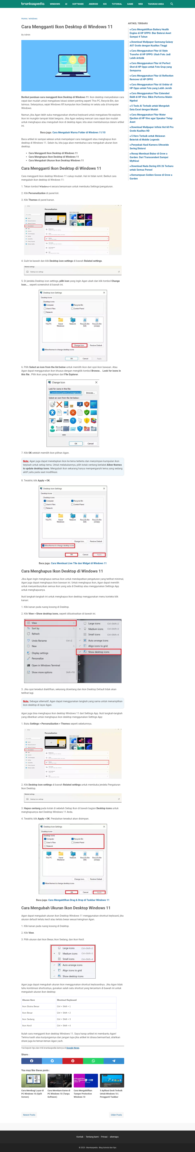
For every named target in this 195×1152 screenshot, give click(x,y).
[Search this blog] (172, 4)
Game (130, 4)
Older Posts (116, 1115)
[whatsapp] (93, 1061)
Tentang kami (92, 1137)
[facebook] (31, 1061)
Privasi (104, 1137)
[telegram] (114, 1061)
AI (66, 4)
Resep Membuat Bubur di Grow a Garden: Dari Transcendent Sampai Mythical (149, 157)
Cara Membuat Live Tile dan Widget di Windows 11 (79, 563)
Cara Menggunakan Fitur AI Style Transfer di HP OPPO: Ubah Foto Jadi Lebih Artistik (150, 54)
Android (93, 4)
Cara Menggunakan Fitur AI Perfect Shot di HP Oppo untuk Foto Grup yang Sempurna (151, 67)
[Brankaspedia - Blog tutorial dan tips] (32, 4)
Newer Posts (29, 1115)
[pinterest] (72, 1061)
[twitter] (52, 1061)
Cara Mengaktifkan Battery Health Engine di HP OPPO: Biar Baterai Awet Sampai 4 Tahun (150, 33)
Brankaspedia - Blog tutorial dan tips (101, 1148)
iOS (105, 4)
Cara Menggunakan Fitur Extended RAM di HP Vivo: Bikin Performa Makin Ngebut (151, 97)
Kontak (79, 1137)
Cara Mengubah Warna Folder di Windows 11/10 (78, 132)
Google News (72, 1048)
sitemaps (114, 1137)
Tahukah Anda (156, 4)
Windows (55, 4)
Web (140, 4)
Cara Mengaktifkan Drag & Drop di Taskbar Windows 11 (78, 900)
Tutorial (117, 4)
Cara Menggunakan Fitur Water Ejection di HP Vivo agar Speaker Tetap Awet (151, 118)
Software (78, 4)
